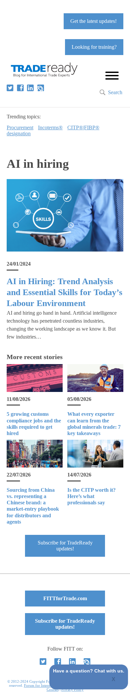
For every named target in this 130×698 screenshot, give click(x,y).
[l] (30, 88)
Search (115, 92)
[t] (10, 88)
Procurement (20, 127)
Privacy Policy (72, 689)
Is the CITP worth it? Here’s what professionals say (91, 496)
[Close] (114, 679)
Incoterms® (50, 127)
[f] (20, 88)
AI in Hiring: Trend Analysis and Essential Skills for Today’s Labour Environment (64, 292)
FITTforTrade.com (65, 598)
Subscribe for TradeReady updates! (65, 545)
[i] (40, 88)
